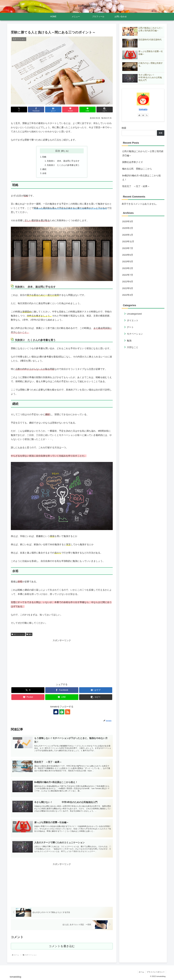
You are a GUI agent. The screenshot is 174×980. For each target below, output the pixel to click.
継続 (44, 169)
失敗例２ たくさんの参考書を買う (63, 165)
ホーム (141, 972)
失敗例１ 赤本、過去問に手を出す (63, 161)
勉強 (30, 634)
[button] (104, 109)
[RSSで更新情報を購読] (67, 711)
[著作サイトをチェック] (55, 711)
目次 (57, 150)
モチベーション (19, 634)
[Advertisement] (62, 660)
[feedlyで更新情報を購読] (61, 711)
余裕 (44, 173)
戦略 (44, 157)
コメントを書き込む (62, 946)
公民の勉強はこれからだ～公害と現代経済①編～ (142, 153)
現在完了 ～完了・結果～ (136, 186)
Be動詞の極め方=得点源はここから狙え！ (141, 177)
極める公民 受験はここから (137, 169)
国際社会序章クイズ (132, 162)
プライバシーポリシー (156, 972)
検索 (124, 128)
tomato (143, 109)
